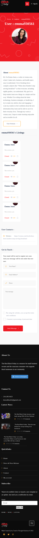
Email (3, 499)
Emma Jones (10, 145)
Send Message (12, 328)
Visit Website (11, 124)
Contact (6, 473)
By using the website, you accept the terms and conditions (20, 314)
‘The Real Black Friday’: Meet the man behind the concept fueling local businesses (25, 426)
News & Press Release (11, 463)
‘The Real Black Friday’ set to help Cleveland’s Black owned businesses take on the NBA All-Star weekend (15, 439)
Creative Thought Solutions (21, 530)
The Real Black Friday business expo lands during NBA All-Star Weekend (24, 415)
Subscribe (19, 507)
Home (9, 19)
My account (7, 478)
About (5, 468)
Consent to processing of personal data (19, 319)
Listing (17, 512)
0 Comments (27, 419)
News (10, 512)
